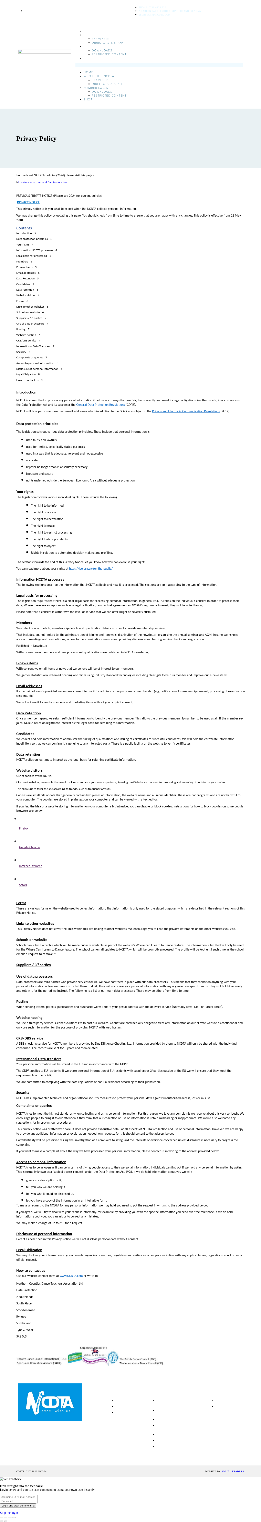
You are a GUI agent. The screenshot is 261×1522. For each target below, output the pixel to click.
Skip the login (9, 1512)
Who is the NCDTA (99, 35)
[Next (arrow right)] (5, 1521)
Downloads (102, 50)
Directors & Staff (107, 42)
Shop (88, 58)
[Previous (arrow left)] (1, 1521)
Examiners (101, 39)
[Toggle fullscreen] (5, 1517)
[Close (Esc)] (13, 1517)
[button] (159, 65)
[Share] (9, 1517)
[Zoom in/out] (1, 1517)
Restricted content (109, 54)
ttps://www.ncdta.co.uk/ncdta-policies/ (42, 182)
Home (88, 31)
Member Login (96, 46)
